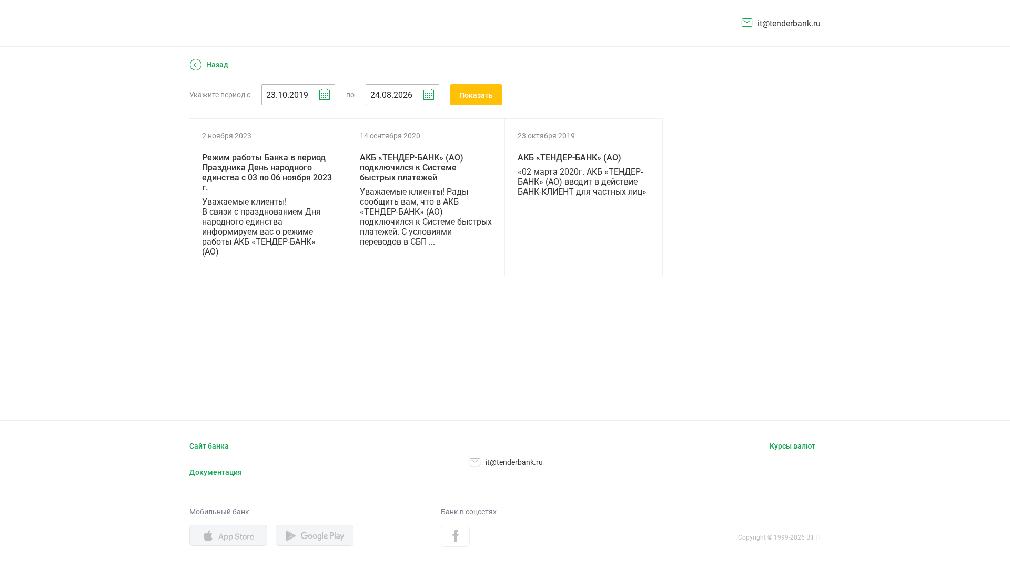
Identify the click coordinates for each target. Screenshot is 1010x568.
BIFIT (813, 537)
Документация (215, 472)
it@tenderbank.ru (789, 23)
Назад (217, 64)
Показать (476, 95)
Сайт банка (209, 446)
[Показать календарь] (324, 94)
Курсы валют (792, 446)
